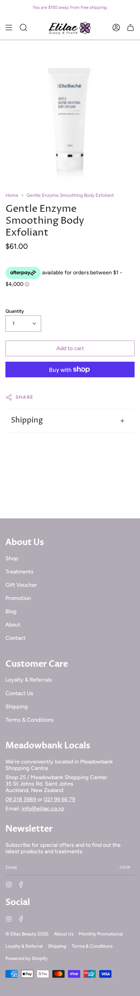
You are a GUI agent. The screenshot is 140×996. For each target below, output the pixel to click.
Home (11, 195)
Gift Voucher (21, 585)
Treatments (19, 571)
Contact (15, 638)
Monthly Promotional (101, 934)
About (12, 624)
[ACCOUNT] (116, 27)
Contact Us (19, 693)
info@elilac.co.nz (43, 808)
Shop (11, 558)
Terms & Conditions (29, 720)
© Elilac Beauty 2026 (27, 934)
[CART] (130, 27)
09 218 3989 (21, 799)
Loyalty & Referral (23, 946)
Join (124, 867)
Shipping (27, 420)
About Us (63, 934)
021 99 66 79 (59, 799)
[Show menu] (9, 27)
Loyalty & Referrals (28, 679)
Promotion (18, 598)
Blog (11, 611)
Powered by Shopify (26, 958)
